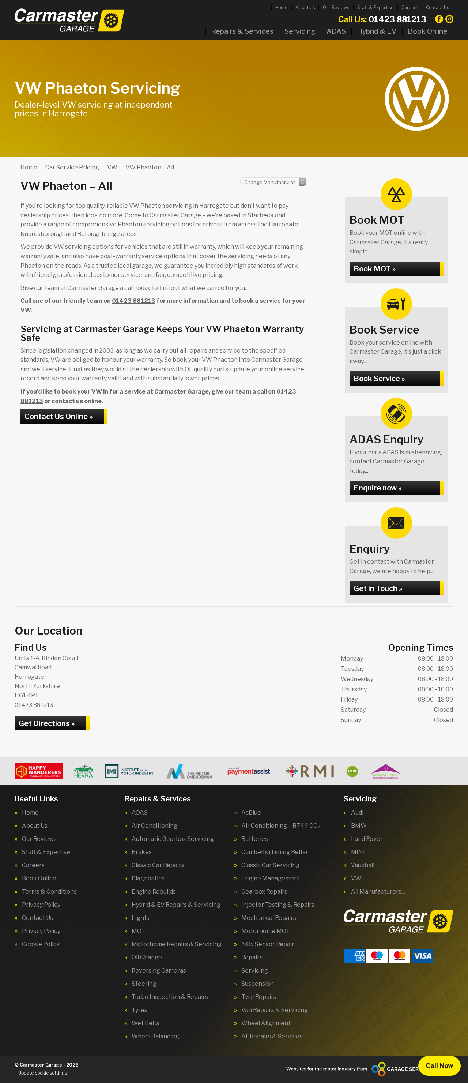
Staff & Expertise (375, 7)
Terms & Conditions (49, 892)
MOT (138, 931)
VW (356, 878)
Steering (144, 984)
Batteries (254, 839)
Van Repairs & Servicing (274, 1010)
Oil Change (147, 957)
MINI (358, 852)
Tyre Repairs (258, 997)
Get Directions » (47, 723)
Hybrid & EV (377, 31)
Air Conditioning (154, 826)
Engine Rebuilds (154, 892)
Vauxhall (362, 865)
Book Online (428, 31)
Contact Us (437, 7)
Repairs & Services (242, 31)
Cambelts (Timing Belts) (274, 852)
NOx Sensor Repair (267, 944)
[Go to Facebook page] (439, 19)
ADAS (336, 31)
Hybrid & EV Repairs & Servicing (176, 905)
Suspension (257, 984)
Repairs (252, 957)
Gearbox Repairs (264, 892)
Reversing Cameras (159, 971)
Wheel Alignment (266, 1023)
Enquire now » (377, 488)
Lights (141, 918)
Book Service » (379, 378)
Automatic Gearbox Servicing (173, 839)
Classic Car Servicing (270, 865)
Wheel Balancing (155, 1036)
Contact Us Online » (58, 416)
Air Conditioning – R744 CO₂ (280, 826)
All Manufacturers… (378, 892)
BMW (359, 826)
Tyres (139, 1010)
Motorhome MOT (265, 931)
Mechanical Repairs (268, 918)
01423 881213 (382, 19)
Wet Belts (145, 1023)
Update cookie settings (42, 1073)
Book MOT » (375, 268)
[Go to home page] (69, 20)
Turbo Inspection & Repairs (170, 997)
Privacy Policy (41, 905)
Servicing (300, 31)
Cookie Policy (41, 944)
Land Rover (367, 839)
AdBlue (251, 813)
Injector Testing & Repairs (277, 905)
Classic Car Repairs (158, 865)
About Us (305, 7)
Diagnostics (148, 878)
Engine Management (270, 878)
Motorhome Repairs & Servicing (177, 944)
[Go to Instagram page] (449, 19)
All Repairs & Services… (273, 1036)
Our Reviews (336, 7)
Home (281, 7)
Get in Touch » (378, 588)
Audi (357, 813)
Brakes (142, 852)
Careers (409, 7)
